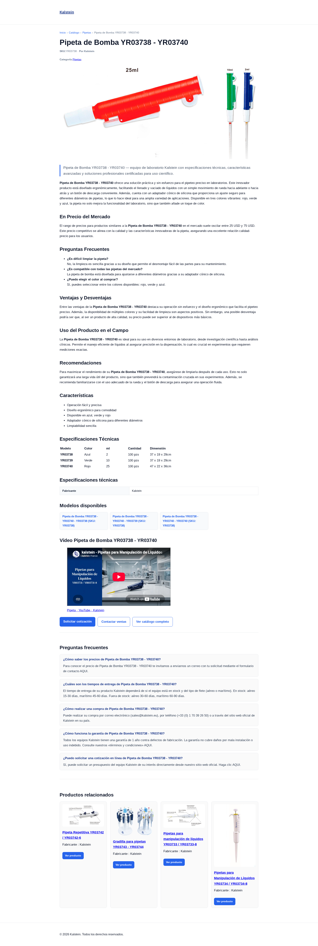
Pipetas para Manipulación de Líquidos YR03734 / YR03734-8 (234, 878)
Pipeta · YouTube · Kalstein (85, 610)
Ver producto (73, 855)
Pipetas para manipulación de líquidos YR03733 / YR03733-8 (183, 839)
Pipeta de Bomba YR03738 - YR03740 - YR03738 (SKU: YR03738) (80, 521)
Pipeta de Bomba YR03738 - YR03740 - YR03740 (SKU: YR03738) (180, 521)
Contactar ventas (113, 621)
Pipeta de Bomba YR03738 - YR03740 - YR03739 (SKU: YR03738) (130, 521)
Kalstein (67, 12)
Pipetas (77, 59)
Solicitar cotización (77, 621)
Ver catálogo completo (152, 621)
